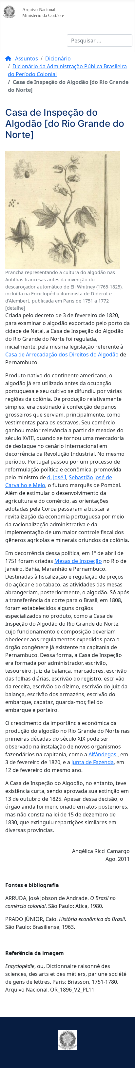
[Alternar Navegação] (10, 40)
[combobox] (99, 40)
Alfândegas (103, 754)
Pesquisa (56, 40)
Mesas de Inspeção (78, 561)
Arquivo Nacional (38, 9)
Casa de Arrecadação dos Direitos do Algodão (62, 354)
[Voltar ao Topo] (123, 1056)
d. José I (56, 477)
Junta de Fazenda (92, 762)
